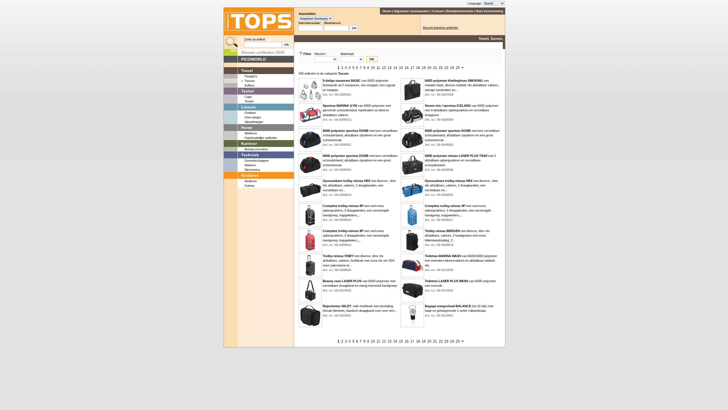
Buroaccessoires (256, 149)
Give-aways (253, 117)
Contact (438, 11)
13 (390, 68)
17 (412, 68)
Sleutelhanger (254, 122)
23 (446, 68)
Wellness (251, 133)
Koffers (250, 85)
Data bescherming (489, 11)
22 (441, 68)
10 (373, 68)
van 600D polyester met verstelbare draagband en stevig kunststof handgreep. (360, 285)
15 (401, 68)
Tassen (250, 81)
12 (384, 68)
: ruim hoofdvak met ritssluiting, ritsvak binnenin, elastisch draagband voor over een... (360, 310)
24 (452, 68)
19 (424, 68)
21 (435, 68)
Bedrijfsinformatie (459, 11)
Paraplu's (251, 76)
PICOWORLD (253, 59)
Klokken (250, 165)
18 (418, 68)
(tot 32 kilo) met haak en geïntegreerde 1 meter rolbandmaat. (459, 310)
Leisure (248, 107)
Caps (248, 97)
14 (395, 68)
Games (250, 185)
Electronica (252, 169)
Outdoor (250, 112)
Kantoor (249, 143)
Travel (247, 70)
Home (386, 11)
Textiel (247, 91)
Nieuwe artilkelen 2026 (263, 52)
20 (429, 68)
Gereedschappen (257, 160)
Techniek (250, 155)
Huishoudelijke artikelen (261, 138)
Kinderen (250, 175)
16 (407, 68)
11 (378, 68)
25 (458, 68)
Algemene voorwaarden (411, 11)
